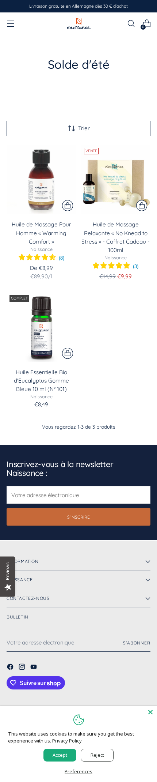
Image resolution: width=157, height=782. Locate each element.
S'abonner (136, 643)
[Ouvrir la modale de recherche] (130, 23)
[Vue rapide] (67, 205)
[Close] (150, 712)
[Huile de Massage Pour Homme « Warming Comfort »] (41, 180)
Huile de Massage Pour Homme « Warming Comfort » (41, 233)
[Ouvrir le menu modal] (10, 23)
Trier (84, 128)
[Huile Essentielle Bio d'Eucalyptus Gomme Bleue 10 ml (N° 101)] (41, 327)
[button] (41, 258)
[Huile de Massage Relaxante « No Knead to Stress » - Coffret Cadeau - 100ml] (116, 180)
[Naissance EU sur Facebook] (11, 668)
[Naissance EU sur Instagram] (22, 668)
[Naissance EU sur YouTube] (34, 668)
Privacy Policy (67, 740)
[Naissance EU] (78, 23)
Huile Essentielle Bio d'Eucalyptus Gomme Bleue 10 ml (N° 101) (41, 380)
